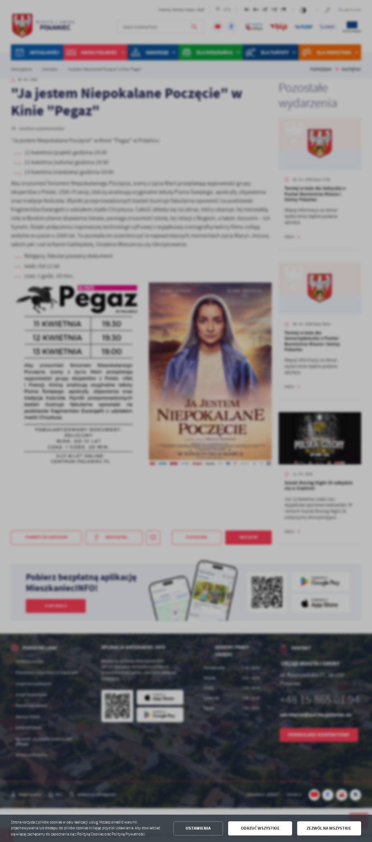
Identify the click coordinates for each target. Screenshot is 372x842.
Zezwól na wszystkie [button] (329, 828)
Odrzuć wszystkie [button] (260, 828)
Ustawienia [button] (198, 828)
